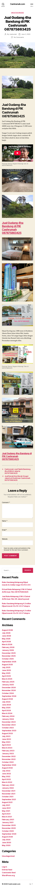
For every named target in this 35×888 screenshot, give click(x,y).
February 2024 (8, 716)
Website (4, 539)
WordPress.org (8, 875)
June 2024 (6, 705)
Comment (6, 502)
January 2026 (8, 650)
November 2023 (9, 725)
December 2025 (9, 653)
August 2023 (7, 733)
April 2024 (6, 710)
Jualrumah (13, 34)
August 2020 (7, 837)
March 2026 (7, 644)
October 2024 (8, 693)
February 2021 (8, 820)
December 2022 (9, 756)
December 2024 (9, 687)
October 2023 (8, 728)
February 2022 (8, 785)
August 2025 (7, 665)
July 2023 (6, 736)
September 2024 (9, 696)
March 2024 (7, 713)
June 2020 (6, 842)
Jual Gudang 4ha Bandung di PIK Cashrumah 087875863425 (12, 228)
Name (4, 521)
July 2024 (6, 702)
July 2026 (6, 633)
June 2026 (6, 636)
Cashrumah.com (17, 4)
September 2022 (9, 765)
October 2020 (8, 831)
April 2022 (6, 779)
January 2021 (8, 822)
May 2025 (6, 673)
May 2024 (6, 708)
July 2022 (6, 771)
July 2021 (6, 805)
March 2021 (7, 817)
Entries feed (7, 870)
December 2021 (8, 791)
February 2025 (8, 682)
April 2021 (6, 814)
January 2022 (8, 788)
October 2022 (8, 762)
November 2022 (9, 759)
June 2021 (6, 808)
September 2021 (9, 799)
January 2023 (8, 754)
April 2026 (6, 642)
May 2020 (6, 845)
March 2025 (7, 679)
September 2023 (9, 731)
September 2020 (9, 834)
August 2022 (7, 768)
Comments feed (9, 873)
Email (4, 530)
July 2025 (6, 667)
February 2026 (8, 647)
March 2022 (7, 782)
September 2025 (9, 662)
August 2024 (7, 699)
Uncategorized (17, 12)
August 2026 (7, 630)
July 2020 (6, 840)
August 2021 (7, 802)
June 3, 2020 (25, 34)
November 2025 (9, 656)
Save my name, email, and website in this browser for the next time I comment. (17, 549)
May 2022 (6, 776)
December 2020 (9, 825)
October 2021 (7, 797)
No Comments (19, 37)
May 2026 (6, 639)
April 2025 (6, 676)
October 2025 (8, 659)
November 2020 (9, 828)
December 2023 (9, 722)
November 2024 (9, 690)
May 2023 (6, 742)
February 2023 (8, 751)
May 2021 (6, 811)
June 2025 (6, 670)
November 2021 (8, 794)
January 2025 (8, 685)
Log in (4, 867)
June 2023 (6, 739)
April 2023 (6, 745)
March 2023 (7, 748)
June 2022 (6, 774)
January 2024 (8, 719)
